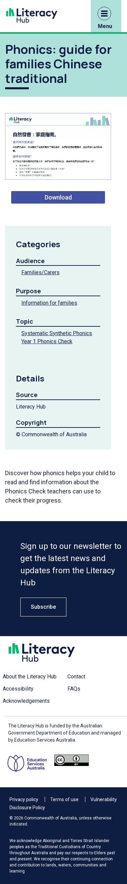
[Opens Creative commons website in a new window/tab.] (71, 763)
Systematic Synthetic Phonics (56, 333)
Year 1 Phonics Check (46, 341)
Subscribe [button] (43, 607)
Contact (76, 676)
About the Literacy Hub (30, 676)
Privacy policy (23, 799)
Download (58, 197)
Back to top (112, 812)
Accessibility (18, 688)
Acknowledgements (26, 701)
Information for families (49, 303)
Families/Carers (40, 272)
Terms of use (64, 799)
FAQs (73, 688)
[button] (104, 13)
